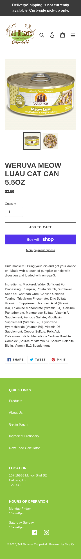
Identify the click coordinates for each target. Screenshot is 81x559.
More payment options (40, 250)
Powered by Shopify (61, 544)
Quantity (10, 203)
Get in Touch (18, 424)
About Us (16, 412)
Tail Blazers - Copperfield (33, 544)
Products (15, 401)
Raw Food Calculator (24, 448)
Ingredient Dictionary (24, 436)
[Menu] (73, 35)
